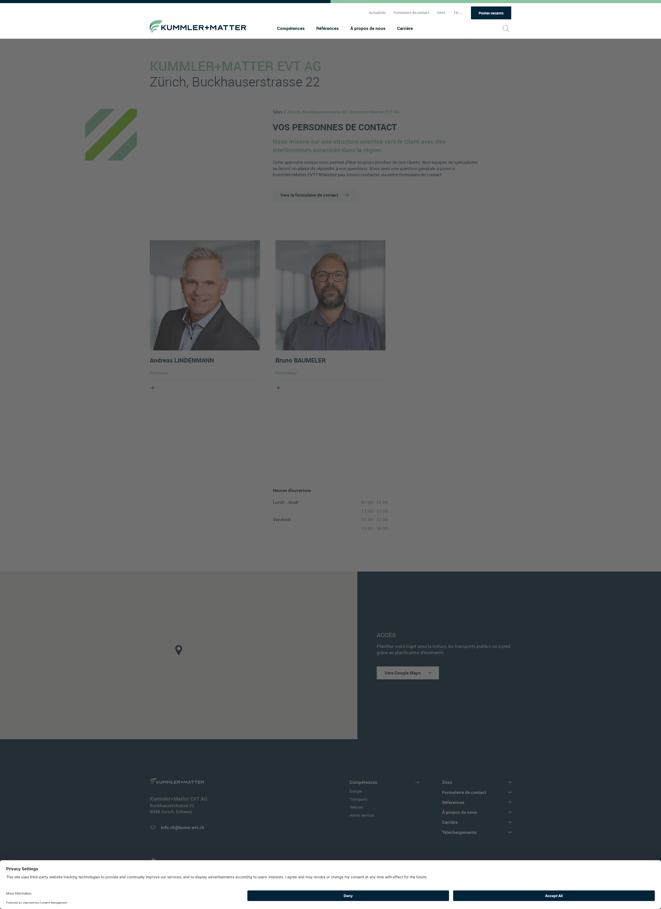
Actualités (377, 12)
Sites (441, 12)
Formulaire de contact (411, 12)
